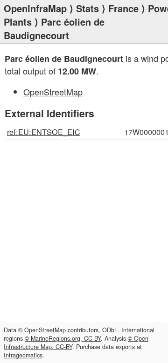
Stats (87, 8)
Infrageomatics (23, 355)
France (123, 8)
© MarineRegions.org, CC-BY (63, 338)
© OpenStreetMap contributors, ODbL (68, 330)
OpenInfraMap (35, 8)
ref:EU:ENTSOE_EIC (43, 131)
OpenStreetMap (53, 92)
